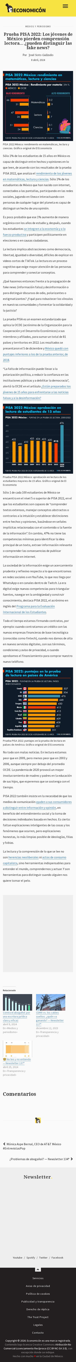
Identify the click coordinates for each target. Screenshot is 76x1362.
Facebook (57, 1257)
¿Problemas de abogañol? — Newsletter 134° (39, 1159)
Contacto (38, 1332)
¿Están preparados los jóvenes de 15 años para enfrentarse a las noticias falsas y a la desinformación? (37, 392)
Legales (38, 1325)
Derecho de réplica (38, 1309)
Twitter (43, 1257)
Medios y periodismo (38, 26)
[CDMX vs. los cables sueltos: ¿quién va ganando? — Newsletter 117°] (50, 1002)
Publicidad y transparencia (38, 1301)
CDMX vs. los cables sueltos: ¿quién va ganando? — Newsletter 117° (50, 1018)
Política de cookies (38, 1293)
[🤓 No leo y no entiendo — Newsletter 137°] (17, 1049)
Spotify (31, 1257)
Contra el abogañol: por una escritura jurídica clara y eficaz (16, 1016)
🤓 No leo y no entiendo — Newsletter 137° (17, 1061)
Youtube (17, 1257)
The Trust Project (38, 1317)
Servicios (38, 1278)
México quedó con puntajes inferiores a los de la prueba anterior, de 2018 (35, 354)
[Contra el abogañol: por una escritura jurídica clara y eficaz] (17, 1002)
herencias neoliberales (23, 857)
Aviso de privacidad (38, 1286)
